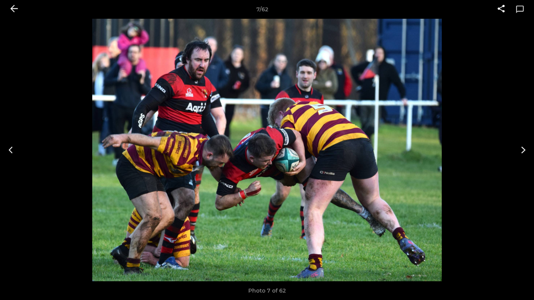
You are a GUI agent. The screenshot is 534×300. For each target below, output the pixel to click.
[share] (501, 9)
